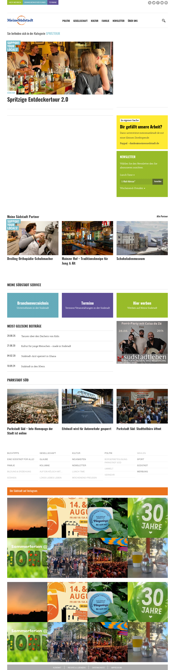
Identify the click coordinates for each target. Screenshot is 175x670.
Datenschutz (98, 667)
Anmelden (157, 181)
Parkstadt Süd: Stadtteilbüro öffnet (139, 429)
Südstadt (11, 93)
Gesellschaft (80, 21)
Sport (140, 459)
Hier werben (15, 2)
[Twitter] (154, 3)
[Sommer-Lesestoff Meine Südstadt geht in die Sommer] (27, 518)
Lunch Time (126, 175)
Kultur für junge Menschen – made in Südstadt (46, 346)
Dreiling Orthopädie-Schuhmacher (30, 259)
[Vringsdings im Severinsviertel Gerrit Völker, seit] (108, 518)
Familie (105, 21)
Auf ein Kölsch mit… (51, 471)
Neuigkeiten (79, 459)
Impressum (116, 667)
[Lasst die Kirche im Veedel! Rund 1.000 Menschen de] (67, 558)
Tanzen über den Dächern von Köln (40, 336)
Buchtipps (13, 452)
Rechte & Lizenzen (76, 667)
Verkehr (110, 474)
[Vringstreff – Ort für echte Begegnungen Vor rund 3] (148, 518)
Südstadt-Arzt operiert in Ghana (38, 356)
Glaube (44, 459)
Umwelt (109, 468)
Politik (66, 21)
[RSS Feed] (149, 3)
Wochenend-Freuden (131, 188)
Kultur (94, 21)
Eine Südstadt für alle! (20, 459)
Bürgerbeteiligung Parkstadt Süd (116, 461)
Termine (53, 2)
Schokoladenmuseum (131, 259)
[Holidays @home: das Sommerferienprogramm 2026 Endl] (27, 558)
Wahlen (141, 452)
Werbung (142, 471)
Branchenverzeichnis (35, 2)
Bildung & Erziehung (19, 471)
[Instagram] (166, 3)
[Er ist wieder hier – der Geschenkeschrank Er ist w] (148, 558)
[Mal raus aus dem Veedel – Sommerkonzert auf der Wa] (108, 558)
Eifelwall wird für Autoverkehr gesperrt (86, 429)
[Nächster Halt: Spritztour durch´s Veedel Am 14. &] (67, 518)
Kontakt (57, 667)
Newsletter (118, 21)
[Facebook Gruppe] (162, 3)
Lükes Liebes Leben (51, 477)
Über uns (133, 21)
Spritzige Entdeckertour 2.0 (37, 100)
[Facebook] (158, 3)
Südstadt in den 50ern (33, 366)
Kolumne (45, 465)
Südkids (11, 477)
